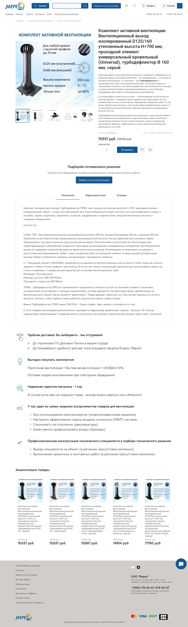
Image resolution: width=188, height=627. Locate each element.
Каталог (43, 5)
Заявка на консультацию (106, 5)
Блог (49, 14)
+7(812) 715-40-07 (174, 14)
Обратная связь (22, 584)
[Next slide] (89, 67)
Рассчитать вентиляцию (66, 14)
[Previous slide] (20, 67)
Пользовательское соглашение (29, 602)
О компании (21, 588)
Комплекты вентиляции (69, 20)
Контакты (40, 14)
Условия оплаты (23, 598)
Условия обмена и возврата (28, 565)
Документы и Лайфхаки (26, 593)
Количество (104, 144)
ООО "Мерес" (140, 576)
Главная (9, 14)
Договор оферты (23, 579)
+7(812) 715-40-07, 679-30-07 (150, 588)
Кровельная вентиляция (40, 20)
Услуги (29, 14)
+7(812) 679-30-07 (154, 14)
